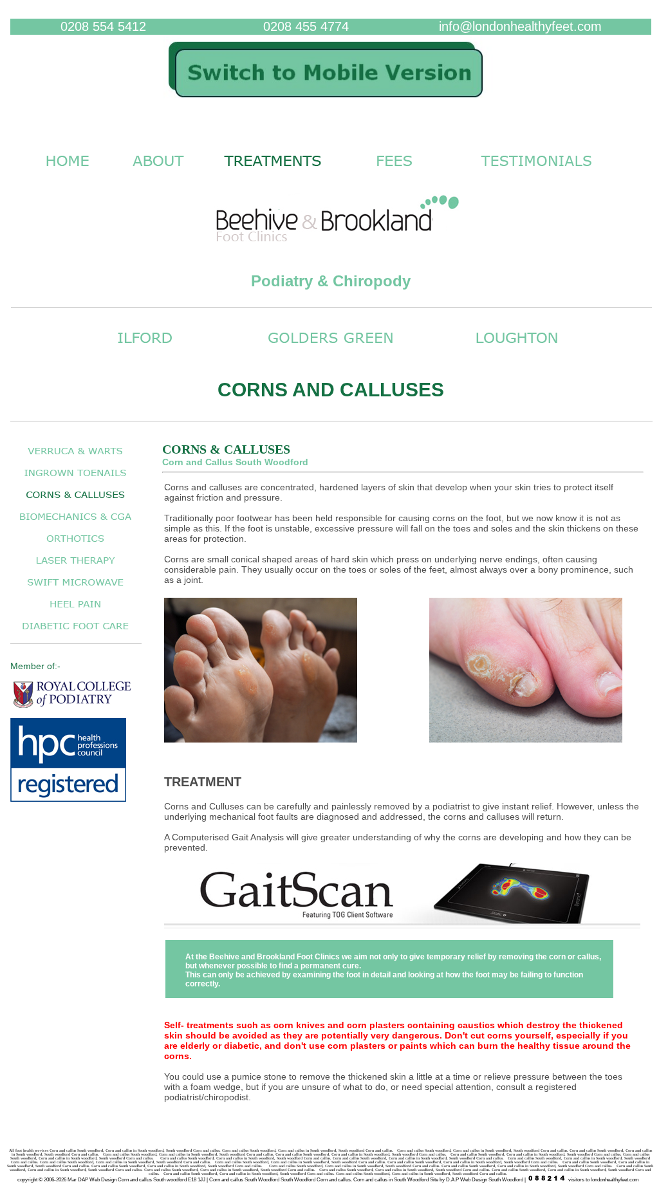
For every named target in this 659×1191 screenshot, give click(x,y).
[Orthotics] (75, 545)
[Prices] (394, 172)
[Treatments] (272, 172)
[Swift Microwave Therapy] (75, 589)
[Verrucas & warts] (75, 457)
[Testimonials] (536, 172)
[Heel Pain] (75, 610)
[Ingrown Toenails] (75, 479)
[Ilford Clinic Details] (144, 349)
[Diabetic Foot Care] (75, 632)
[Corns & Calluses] (75, 501)
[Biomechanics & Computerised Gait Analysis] (75, 523)
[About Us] (158, 172)
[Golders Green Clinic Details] (330, 349)
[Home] (330, 103)
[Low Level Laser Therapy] (75, 567)
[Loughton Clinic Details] (516, 349)
